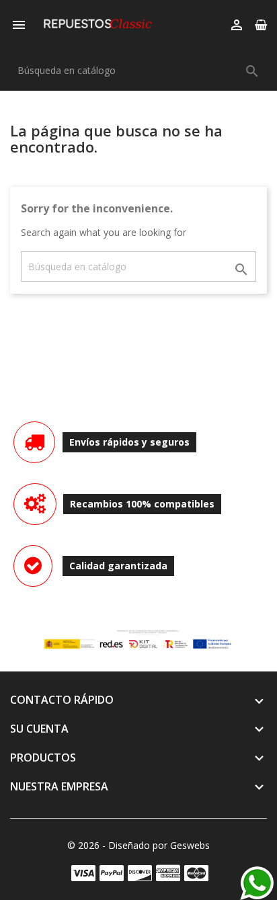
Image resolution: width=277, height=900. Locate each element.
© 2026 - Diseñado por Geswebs (138, 845)
